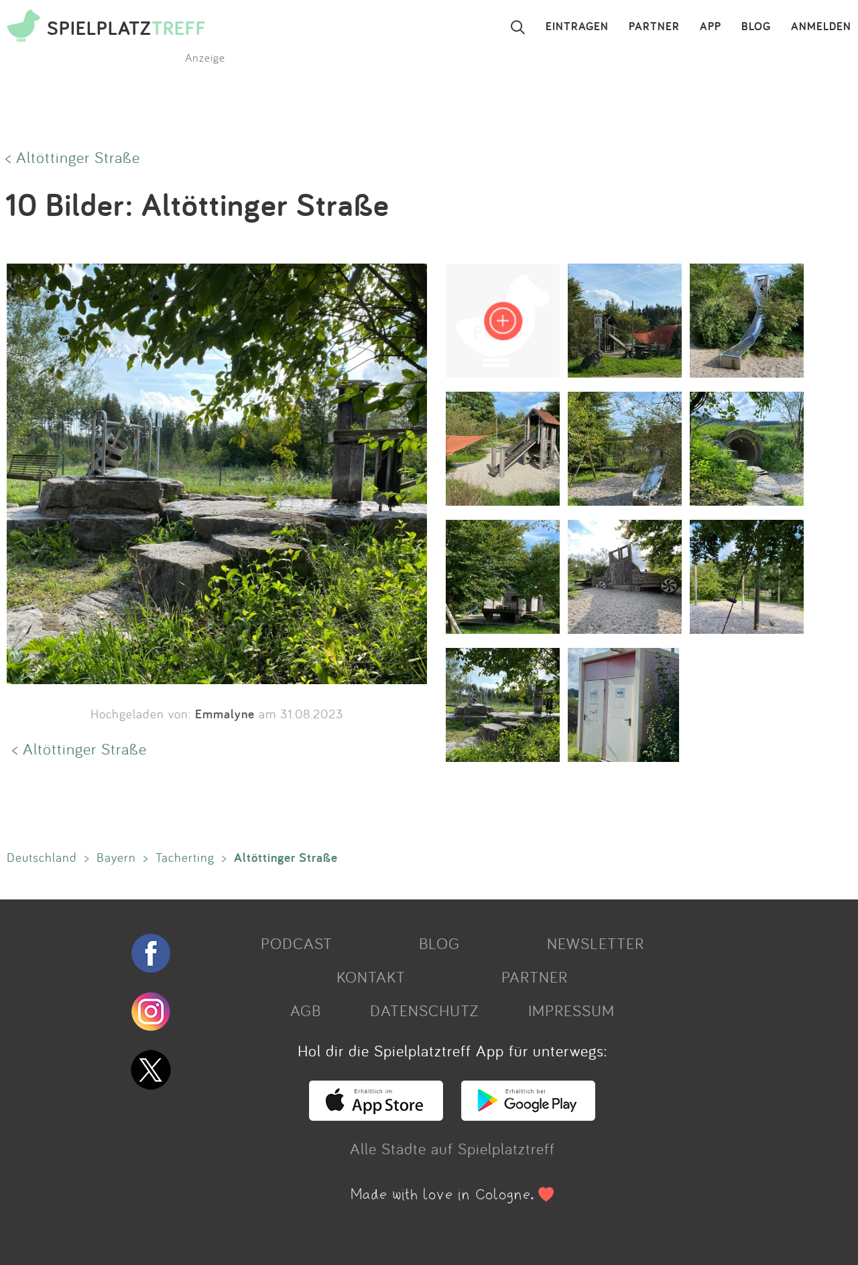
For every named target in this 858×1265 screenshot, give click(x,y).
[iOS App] (376, 1115)
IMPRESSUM (571, 1010)
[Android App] (528, 1115)
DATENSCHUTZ (424, 1010)
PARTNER (654, 26)
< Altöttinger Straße (72, 157)
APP (710, 26)
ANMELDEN (821, 26)
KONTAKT (371, 977)
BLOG (756, 26)
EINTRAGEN (577, 26)
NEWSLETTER (595, 943)
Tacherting (185, 857)
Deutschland (42, 857)
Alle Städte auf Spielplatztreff (452, 1148)
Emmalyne (225, 713)
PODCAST (296, 943)
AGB (305, 1010)
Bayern (116, 857)
